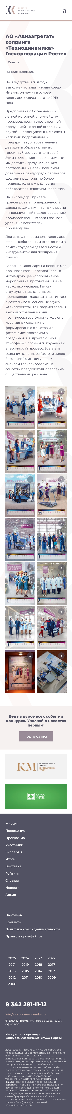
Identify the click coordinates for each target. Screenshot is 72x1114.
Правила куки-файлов (24, 936)
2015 (25, 971)
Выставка (13, 866)
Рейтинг (12, 873)
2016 (12, 971)
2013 (51, 971)
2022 (51, 958)
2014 (38, 971)
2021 (12, 965)
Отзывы (12, 880)
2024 (25, 958)
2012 (12, 977)
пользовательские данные (22, 1090)
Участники (14, 845)
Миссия (11, 823)
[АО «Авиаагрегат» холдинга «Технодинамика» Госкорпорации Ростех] (20, 407)
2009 (52, 977)
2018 (38, 965)
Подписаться (36, 736)
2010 (38, 977)
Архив (10, 895)
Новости (12, 888)
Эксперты (13, 852)
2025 (12, 958)
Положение (15, 831)
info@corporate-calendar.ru (25, 1014)
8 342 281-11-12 (26, 1004)
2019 (25, 965)
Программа (15, 838)
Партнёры (14, 915)
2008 (12, 984)
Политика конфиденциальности (32, 929)
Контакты (13, 922)
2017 (51, 965)
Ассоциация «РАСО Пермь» (41, 1038)
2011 (25, 977)
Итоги (10, 859)
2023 (38, 958)
